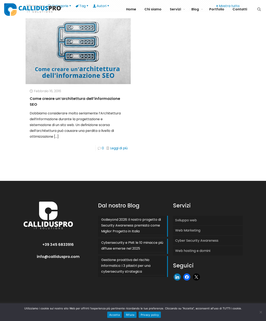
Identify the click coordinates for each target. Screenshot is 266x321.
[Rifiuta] (261, 312)
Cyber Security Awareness (196, 240)
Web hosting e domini (192, 250)
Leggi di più (119, 148)
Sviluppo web (186, 220)
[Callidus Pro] (32, 9)
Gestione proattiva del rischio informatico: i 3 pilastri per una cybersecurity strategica (125, 265)
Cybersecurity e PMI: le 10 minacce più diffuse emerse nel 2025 (132, 245)
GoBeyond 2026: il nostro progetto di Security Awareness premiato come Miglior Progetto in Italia (131, 225)
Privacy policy (150, 314)
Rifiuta (130, 314)
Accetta (114, 314)
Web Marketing (187, 230)
